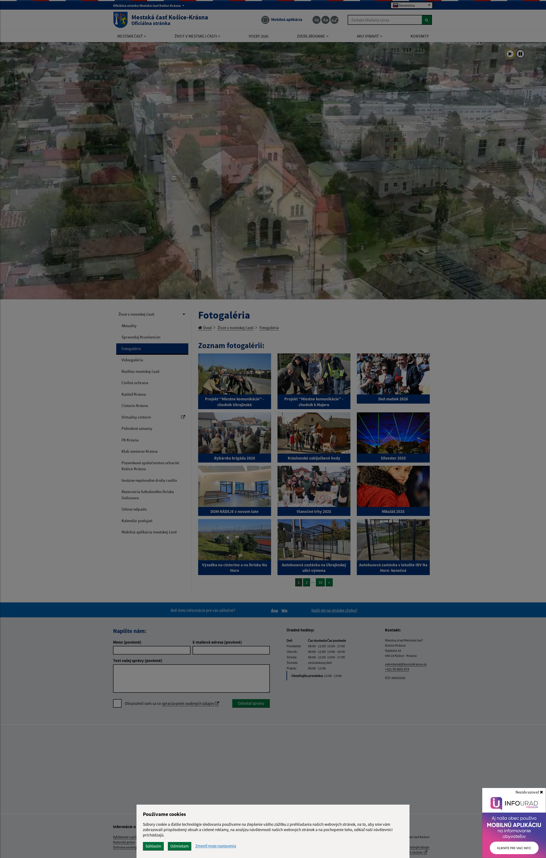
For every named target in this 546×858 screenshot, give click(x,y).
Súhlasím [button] (153, 846)
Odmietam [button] (179, 846)
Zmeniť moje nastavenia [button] (215, 846)
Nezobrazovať (528, 792)
